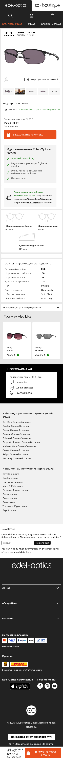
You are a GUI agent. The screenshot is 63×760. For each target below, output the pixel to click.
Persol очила (10, 494)
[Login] (31, 16)
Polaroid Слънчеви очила (17, 438)
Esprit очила (9, 510)
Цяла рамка (47, 290)
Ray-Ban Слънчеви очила (17, 422)
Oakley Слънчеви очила (16, 426)
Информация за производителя (22, 307)
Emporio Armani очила (16, 490)
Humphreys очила (13, 482)
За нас (6, 587)
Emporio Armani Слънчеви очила (21, 442)
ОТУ (11, 744)
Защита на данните (28, 744)
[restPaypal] (22, 640)
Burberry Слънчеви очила (17, 458)
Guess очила (10, 498)
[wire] (41, 640)
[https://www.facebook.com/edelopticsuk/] (40, 686)
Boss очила (9, 502)
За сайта (48, 744)
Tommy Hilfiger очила (15, 506)
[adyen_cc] (4, 640)
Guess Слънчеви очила (16, 450)
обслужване (9, 603)
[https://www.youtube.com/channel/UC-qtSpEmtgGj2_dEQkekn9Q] (54, 686)
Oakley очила (10, 478)
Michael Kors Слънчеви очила (19, 446)
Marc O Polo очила (13, 486)
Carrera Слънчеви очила (16, 434)
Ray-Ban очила (11, 474)
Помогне (7, 618)
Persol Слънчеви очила (16, 430)
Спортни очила (51, 23)
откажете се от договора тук (31, 736)
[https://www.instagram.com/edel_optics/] (47, 686)
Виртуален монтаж (44, 79)
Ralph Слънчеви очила (15, 454)
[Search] (10, 16)
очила (31, 23)
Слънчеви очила (12, 23)
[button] (16, 5)
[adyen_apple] (31, 640)
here (28, 552)
